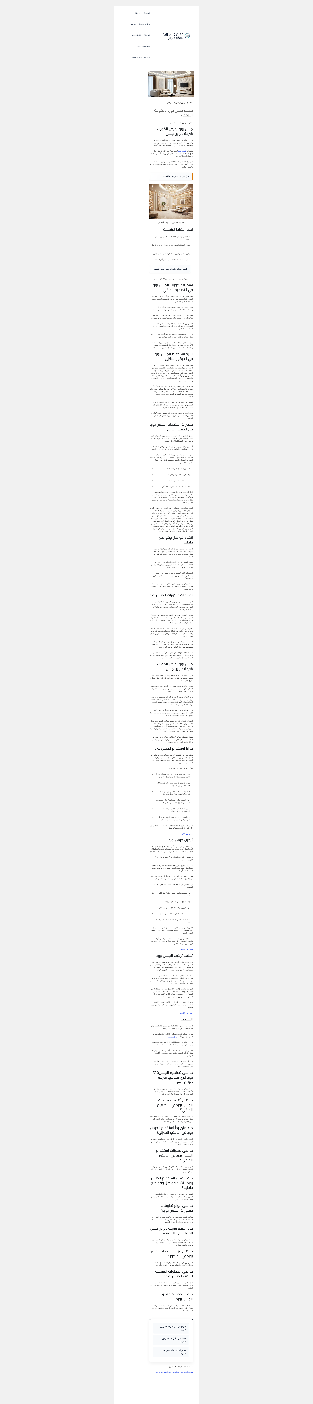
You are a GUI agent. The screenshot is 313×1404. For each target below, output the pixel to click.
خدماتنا (137, 13)
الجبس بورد (182, 151)
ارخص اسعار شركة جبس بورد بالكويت (174, 1352)
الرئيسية (147, 13)
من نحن (133, 24)
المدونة (147, 35)
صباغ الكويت (172, 1037)
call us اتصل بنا (144, 24)
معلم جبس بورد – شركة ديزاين (172, 36)
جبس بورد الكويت (186, 834)
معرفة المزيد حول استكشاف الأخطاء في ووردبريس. (174, 1372)
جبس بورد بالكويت (143, 46)
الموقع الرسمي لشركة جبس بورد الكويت (172, 1328)
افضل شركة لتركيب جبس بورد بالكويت (173, 1340)
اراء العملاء (136, 35)
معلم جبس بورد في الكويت (140, 57)
